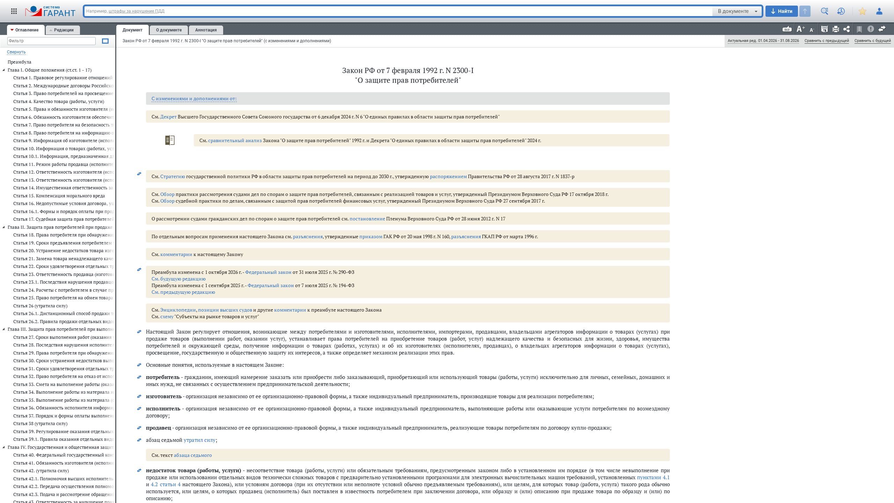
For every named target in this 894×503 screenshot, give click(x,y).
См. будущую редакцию (179, 278)
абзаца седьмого (193, 455)
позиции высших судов (225, 309)
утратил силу (199, 439)
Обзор (167, 194)
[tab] (26, 30)
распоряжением (448, 176)
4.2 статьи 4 (166, 484)
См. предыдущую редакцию (183, 292)
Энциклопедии (178, 309)
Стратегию (172, 176)
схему (167, 316)
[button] (14, 11)
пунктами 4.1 (653, 477)
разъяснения (308, 236)
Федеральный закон (268, 272)
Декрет (168, 116)
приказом (370, 236)
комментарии (176, 254)
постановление (367, 218)
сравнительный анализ (235, 140)
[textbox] (398, 11)
